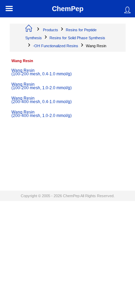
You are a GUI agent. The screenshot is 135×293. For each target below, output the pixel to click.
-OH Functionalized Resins (55, 46)
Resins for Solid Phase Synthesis (77, 38)
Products (50, 30)
